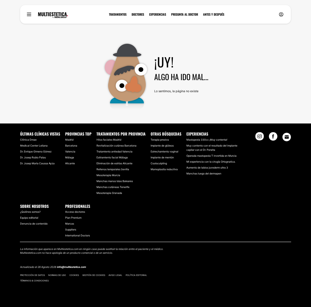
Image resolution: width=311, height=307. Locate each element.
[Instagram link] (259, 138)
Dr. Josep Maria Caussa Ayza (37, 163)
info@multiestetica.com (71, 267)
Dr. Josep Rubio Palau (33, 157)
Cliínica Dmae (28, 139)
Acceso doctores (75, 211)
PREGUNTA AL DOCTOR (184, 14)
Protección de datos (32, 275)
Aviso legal (115, 275)
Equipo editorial (29, 217)
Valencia (70, 151)
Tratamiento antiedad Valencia (114, 151)
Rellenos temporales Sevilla (112, 169)
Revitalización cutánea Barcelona (116, 145)
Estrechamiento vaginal (164, 151)
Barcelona (71, 145)
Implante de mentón (162, 157)
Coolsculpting (159, 163)
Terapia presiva (160, 139)
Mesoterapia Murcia (108, 175)
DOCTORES (138, 14)
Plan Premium (73, 217)
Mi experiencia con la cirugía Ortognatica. (210, 161)
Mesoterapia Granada (109, 193)
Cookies (74, 275)
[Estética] (53, 15)
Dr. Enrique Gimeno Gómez (36, 151)
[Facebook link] (273, 138)
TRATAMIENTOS (118, 14)
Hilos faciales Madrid (108, 139)
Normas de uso (57, 275)
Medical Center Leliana (34, 145)
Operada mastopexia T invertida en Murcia (211, 155)
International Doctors (77, 235)
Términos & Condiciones (34, 280)
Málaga (69, 157)
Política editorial (136, 275)
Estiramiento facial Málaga (112, 157)
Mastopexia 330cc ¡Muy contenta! (206, 139)
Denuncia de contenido (34, 223)
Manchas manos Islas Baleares (114, 181)
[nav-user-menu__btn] (281, 14)
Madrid (69, 139)
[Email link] (286, 137)
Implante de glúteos (162, 145)
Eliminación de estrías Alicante (114, 163)
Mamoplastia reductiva (164, 169)
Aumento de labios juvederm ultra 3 (207, 167)
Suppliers (70, 229)
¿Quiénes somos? (30, 211)
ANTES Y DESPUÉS (213, 14)
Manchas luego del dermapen (203, 173)
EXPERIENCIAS (157, 14)
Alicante (70, 163)
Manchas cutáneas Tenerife (112, 187)
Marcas (69, 223)
